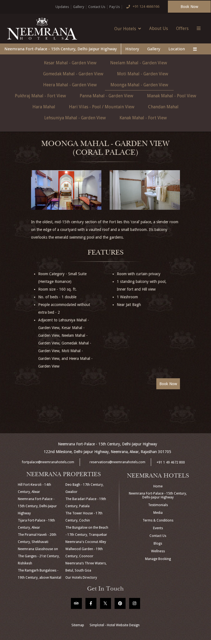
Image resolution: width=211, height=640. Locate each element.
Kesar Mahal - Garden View (70, 62)
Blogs (158, 543)
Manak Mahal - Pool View (171, 95)
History (132, 48)
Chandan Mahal (163, 106)
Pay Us (114, 7)
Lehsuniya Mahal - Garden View (75, 117)
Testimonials (158, 505)
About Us (158, 28)
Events (158, 528)
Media (158, 513)
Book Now (189, 6)
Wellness (158, 551)
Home (158, 486)
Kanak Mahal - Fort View (143, 117)
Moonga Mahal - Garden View (139, 84)
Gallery (78, 7)
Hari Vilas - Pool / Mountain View (101, 106)
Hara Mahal (43, 106)
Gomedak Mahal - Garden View (73, 73)
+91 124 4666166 (146, 6)
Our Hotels (125, 28)
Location (176, 48)
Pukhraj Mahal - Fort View (40, 95)
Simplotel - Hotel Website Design (115, 625)
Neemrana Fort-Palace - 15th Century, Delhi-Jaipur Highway (60, 48)
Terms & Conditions (158, 520)
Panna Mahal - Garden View (106, 95)
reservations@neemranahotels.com (117, 462)
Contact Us (96, 7)
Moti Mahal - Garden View (142, 73)
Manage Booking (158, 559)
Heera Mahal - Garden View (70, 84)
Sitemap (77, 625)
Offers (182, 28)
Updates (62, 7)
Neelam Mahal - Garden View (138, 62)
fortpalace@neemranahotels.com (48, 462)
